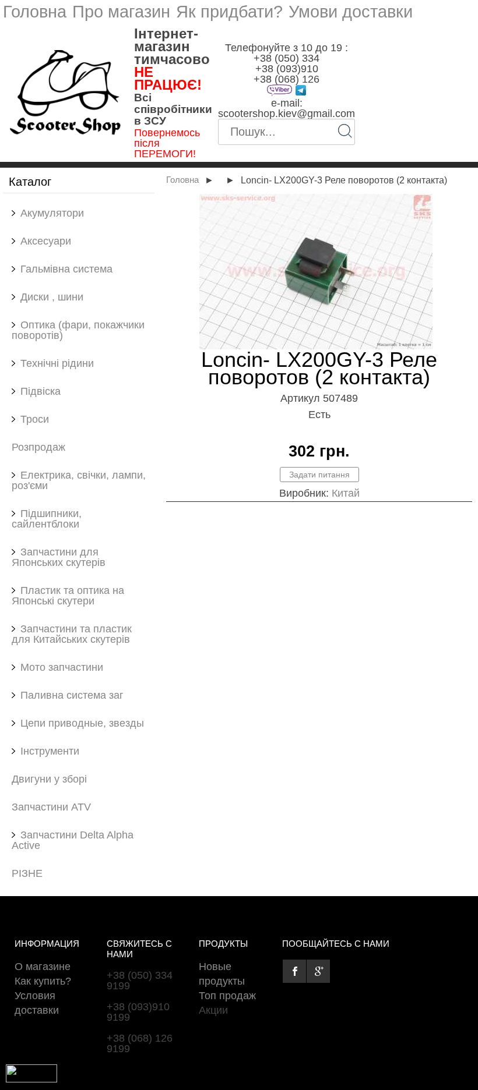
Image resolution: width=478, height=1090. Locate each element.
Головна (34, 11)
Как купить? (43, 981)
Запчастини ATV (51, 807)
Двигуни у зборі (49, 779)
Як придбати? (229, 11)
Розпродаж (38, 447)
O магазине (43, 966)
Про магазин (121, 11)
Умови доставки (351, 11)
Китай (346, 493)
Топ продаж (227, 995)
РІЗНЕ (27, 873)
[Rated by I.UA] (31, 1079)
